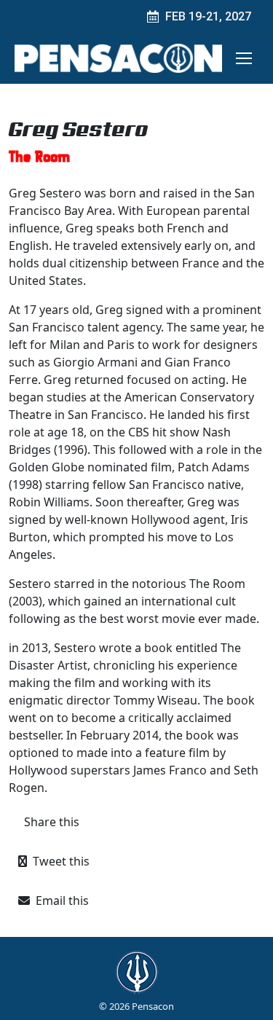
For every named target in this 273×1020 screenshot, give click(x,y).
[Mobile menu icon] (243, 58)
